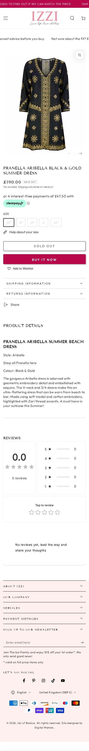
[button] (72, 18)
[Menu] (5, 18)
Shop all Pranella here (20, 363)
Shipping (23, 186)
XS (9, 222)
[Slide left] (69, 153)
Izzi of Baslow (26, 723)
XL (56, 222)
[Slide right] (80, 153)
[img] (19, 467)
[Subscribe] (83, 642)
